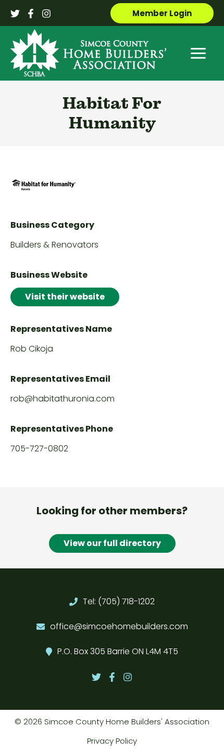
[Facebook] (30, 13)
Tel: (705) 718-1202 (119, 601)
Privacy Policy (112, 740)
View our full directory (112, 543)
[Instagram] (46, 13)
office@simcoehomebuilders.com (119, 626)
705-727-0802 (39, 449)
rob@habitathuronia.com (62, 399)
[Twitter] (15, 13)
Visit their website (65, 297)
